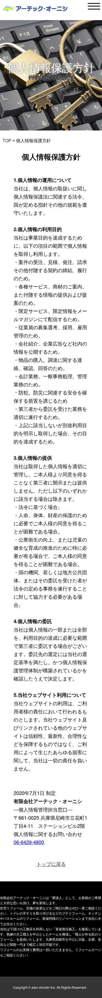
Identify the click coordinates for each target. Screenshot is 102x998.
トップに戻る (51, 863)
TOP (6, 140)
